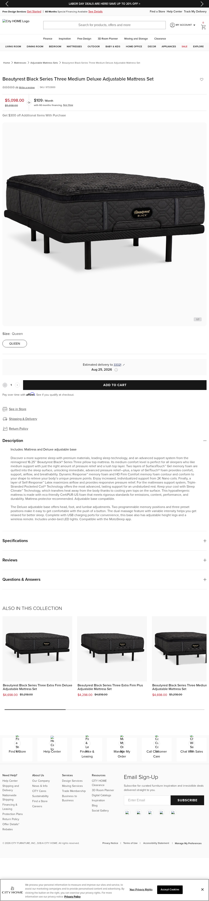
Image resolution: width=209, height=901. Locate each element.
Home (6, 62)
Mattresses (74, 46)
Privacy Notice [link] (110, 843)
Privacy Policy (72, 896)
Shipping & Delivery (23, 419)
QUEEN (14, 344)
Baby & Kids (113, 46)
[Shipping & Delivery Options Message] (115, 369)
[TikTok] (173, 812)
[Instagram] (127, 812)
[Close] (202, 889)
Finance (47, 38)
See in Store (17, 409)
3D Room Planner (108, 38)
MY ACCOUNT (186, 25)
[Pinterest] (161, 812)
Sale (184, 46)
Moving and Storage (136, 38)
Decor (152, 46)
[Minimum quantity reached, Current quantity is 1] (4, 385)
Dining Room (35, 46)
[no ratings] (8, 87)
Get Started (34, 11)
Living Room (13, 46)
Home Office (134, 46)
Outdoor (94, 46)
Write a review (27, 87)
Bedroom (55, 46)
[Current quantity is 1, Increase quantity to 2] (17, 385)
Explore (198, 46)
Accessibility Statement (156, 843)
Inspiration (65, 38)
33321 (117, 365)
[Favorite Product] (202, 79)
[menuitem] (13, 47)
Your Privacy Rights (140, 889)
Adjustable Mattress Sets (44, 62)
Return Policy (18, 429)
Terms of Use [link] (130, 843)
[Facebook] (138, 812)
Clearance (160, 38)
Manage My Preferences (188, 843)
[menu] (104, 47)
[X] (150, 812)
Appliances (169, 46)
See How (68, 105)
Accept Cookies (170, 889)
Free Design (84, 38)
